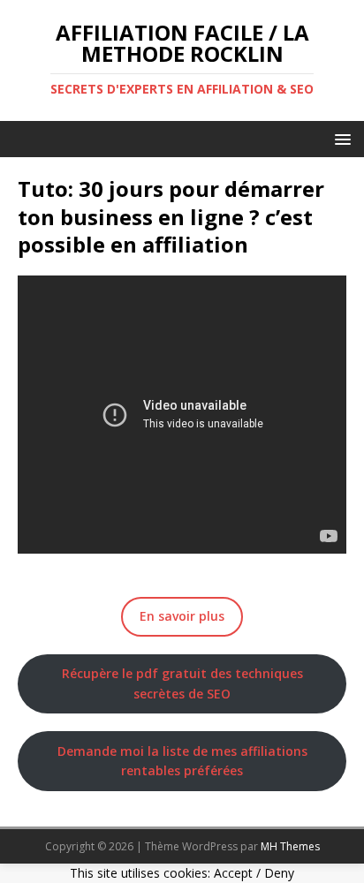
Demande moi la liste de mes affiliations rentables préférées (182, 761)
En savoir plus (182, 616)
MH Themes (290, 846)
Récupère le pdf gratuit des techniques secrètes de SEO (182, 683)
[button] (340, 138)
